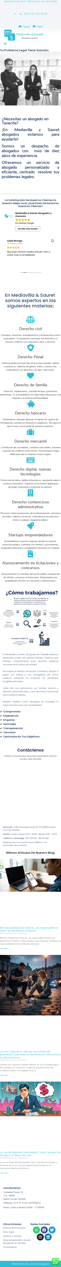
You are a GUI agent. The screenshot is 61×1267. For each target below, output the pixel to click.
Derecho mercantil (30, 441)
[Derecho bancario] (30, 403)
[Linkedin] (48, 1237)
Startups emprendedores (30, 535)
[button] (5, 44)
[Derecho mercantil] (30, 432)
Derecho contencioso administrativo (30, 504)
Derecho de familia (30, 385)
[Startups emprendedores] (30, 525)
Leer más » (4, 948)
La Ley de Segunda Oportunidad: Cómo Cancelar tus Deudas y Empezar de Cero (30, 1154)
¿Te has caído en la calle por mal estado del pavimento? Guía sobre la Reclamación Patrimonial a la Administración (30, 1054)
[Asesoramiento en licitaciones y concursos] (30, 553)
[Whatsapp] (36, 1229)
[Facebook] (44, 1229)
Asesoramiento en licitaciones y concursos (30, 565)
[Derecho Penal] (30, 347)
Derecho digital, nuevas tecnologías (30, 471)
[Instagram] (40, 1237)
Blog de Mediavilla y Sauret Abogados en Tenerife (16, 1241)
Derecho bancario (30, 413)
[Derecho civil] (30, 319)
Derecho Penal (30, 357)
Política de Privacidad (14, 1227)
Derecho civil (30, 328)
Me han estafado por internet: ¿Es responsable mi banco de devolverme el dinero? (29, 929)
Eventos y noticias (12, 1236)
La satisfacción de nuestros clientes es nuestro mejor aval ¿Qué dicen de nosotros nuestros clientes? (30, 203)
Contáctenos (10, 1247)
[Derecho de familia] (30, 375)
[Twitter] (52, 1229)
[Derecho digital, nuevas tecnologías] (30, 460)
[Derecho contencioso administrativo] (30, 492)
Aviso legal (8, 1232)
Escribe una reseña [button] (28, 228)
